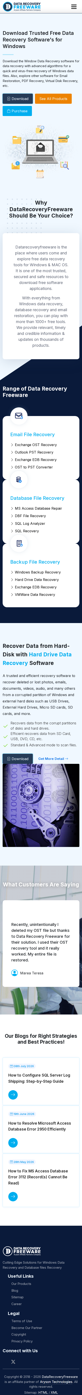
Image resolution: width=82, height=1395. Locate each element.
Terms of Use (21, 1321)
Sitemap (17, 1297)
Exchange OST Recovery (35, 445)
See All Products (53, 98)
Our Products (21, 1284)
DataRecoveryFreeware (60, 1377)
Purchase (19, 111)
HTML (43, 1392)
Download (19, 98)
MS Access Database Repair (38, 508)
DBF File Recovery (30, 516)
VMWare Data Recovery (34, 594)
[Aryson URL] (56, 1382)
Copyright (18, 1334)
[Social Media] (6, 1362)
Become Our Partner (26, 1328)
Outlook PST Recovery (33, 452)
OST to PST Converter (33, 467)
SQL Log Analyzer (29, 523)
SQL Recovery (26, 531)
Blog (14, 1290)
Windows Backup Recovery (37, 572)
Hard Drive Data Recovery (36, 579)
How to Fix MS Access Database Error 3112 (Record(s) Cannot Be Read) (38, 1177)
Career (16, 1304)
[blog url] (13, 1095)
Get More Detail (51, 759)
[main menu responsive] (73, 6)
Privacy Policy (22, 1341)
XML (54, 1392)
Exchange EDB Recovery (35, 459)
